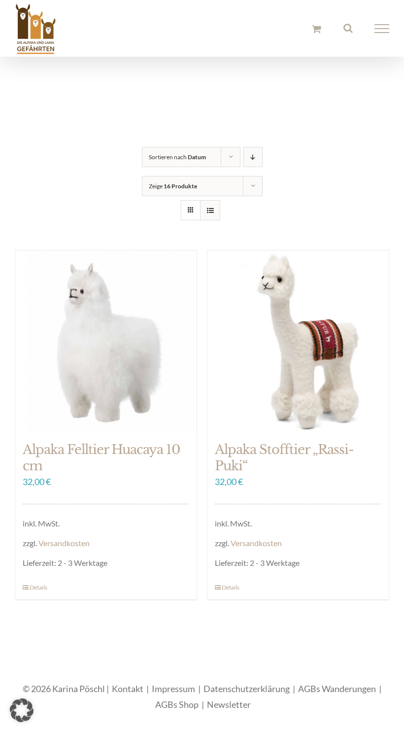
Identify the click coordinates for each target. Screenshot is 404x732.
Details (38, 587)
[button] (21, 710)
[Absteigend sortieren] (253, 157)
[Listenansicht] (210, 210)
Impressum (173, 688)
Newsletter (229, 704)
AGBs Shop (177, 704)
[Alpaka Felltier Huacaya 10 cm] (106, 341)
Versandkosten (64, 543)
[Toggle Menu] (382, 28)
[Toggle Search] (348, 28)
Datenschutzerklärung (246, 688)
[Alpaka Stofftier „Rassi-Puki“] (298, 341)
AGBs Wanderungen (337, 688)
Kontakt (127, 688)
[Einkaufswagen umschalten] (316, 29)
